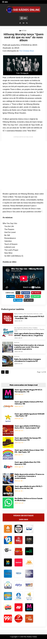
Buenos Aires (28, 328)
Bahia (16, 313)
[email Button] (23, 23)
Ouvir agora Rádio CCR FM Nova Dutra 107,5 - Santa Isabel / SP (27, 427)
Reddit (20, 296)
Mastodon (29, 300)
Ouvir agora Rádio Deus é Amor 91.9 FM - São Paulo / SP (29, 451)
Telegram (19, 300)
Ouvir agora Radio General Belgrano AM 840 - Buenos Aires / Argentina (29, 334)
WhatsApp (36, 296)
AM (15, 328)
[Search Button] (26, 23)
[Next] (7, 372)
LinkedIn (11, 296)
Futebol (35, 328)
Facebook (26, 293)
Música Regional (28, 329)
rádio (41, 313)
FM (25, 313)
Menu (6, 2)
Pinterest (37, 293)
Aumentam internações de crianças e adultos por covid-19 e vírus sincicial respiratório (29, 347)
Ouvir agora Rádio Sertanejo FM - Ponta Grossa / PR (28, 439)
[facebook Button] (20, 23)
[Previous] (2, 372)
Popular (42, 329)
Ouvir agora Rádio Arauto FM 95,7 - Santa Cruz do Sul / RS (29, 487)
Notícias (23, 30)
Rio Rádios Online (30, 637)
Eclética (20, 313)
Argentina (20, 328)
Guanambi (29, 313)
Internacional (18, 329)
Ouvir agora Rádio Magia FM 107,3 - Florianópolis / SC (29, 391)
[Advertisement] (23, 165)
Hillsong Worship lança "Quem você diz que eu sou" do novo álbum (24, 37)
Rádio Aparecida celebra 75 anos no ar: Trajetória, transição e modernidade (29, 476)
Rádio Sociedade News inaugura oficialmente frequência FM (27, 360)
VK (28, 296)
